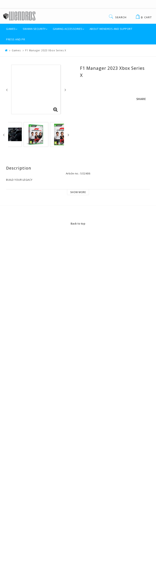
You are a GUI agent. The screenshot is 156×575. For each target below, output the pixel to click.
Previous (7, 90)
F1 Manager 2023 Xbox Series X (45, 50)
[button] (55, 110)
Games (11, 29)
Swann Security (34, 29)
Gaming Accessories (67, 29)
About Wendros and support (111, 29)
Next (65, 90)
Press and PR (15, 39)
